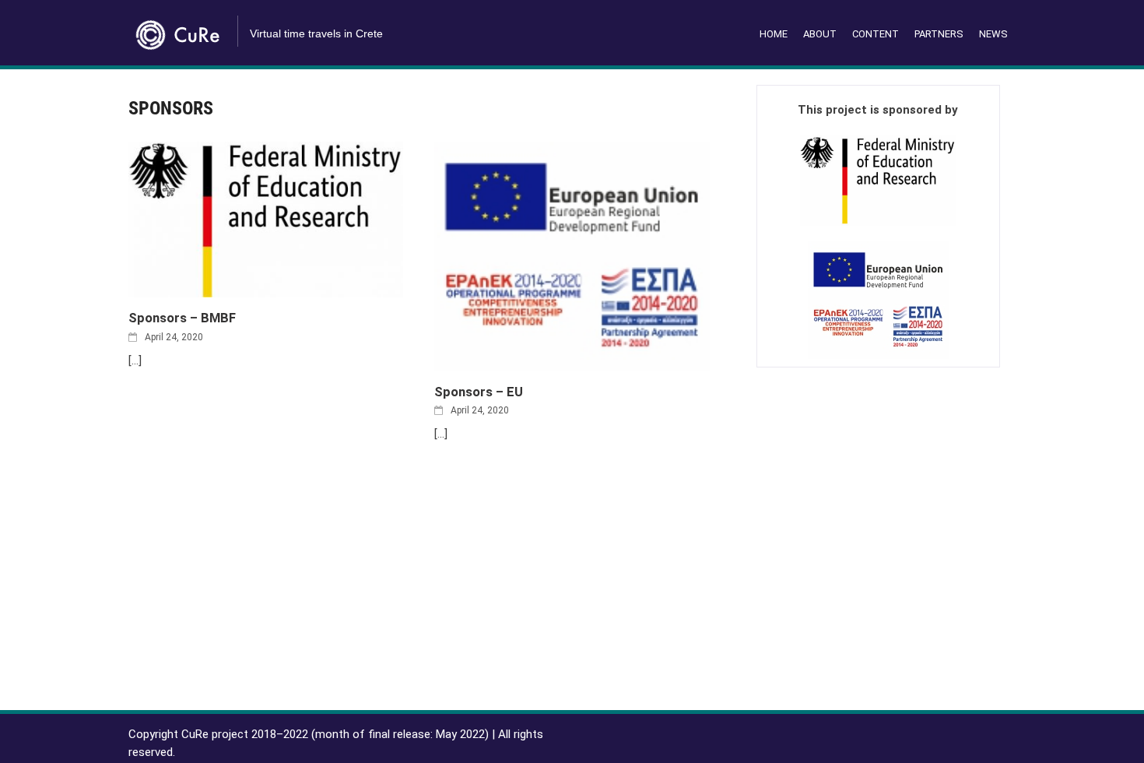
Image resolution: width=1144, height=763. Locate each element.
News (993, 34)
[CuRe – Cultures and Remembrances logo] (179, 29)
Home (774, 34)
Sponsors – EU (478, 392)
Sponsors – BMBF (182, 318)
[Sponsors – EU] (571, 255)
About (820, 34)
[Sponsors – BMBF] (265, 219)
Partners (938, 34)
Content (875, 34)
